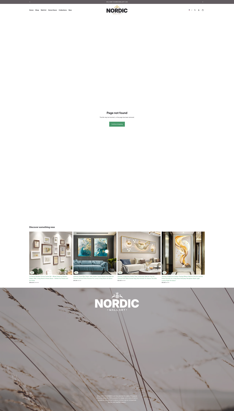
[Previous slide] (32, 253)
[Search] (195, 10)
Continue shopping (117, 124)
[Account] (199, 10)
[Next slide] (69, 253)
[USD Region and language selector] (190, 10)
